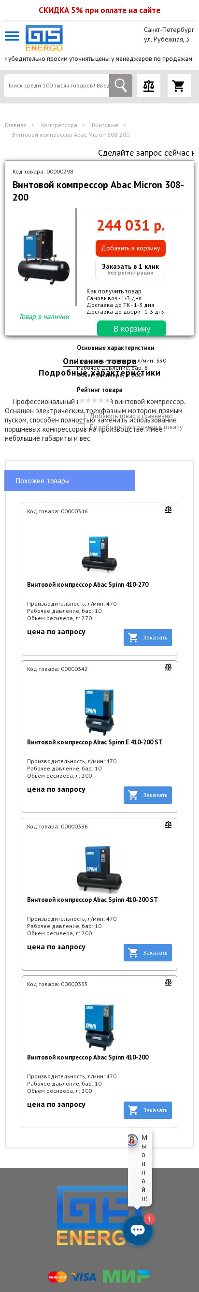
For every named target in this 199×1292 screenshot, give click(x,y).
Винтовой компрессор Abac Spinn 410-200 (87, 1057)
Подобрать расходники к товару (136, 427)
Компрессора (59, 125)
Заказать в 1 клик (130, 269)
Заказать (155, 637)
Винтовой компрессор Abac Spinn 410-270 (87, 585)
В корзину (131, 328)
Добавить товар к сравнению (131, 416)
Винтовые (105, 125)
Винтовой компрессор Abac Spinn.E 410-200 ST (95, 742)
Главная (16, 125)
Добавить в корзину (130, 248)
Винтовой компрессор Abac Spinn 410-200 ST (92, 900)
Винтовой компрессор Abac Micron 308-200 (70, 134)
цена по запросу (56, 631)
